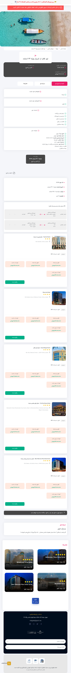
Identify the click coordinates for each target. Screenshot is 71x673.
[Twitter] (37, 624)
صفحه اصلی (63, 49)
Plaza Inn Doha (46, 292)
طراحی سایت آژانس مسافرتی (39, 670)
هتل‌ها (25, 84)
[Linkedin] (30, 624)
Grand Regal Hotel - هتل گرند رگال (41, 348)
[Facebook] (41, 624)
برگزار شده (14, 282)
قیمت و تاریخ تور (59, 84)
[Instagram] (33, 624)
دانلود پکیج (9, 173)
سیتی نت (28, 670)
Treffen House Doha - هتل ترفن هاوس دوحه (39, 403)
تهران (57, 134)
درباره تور (42, 84)
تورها (57, 49)
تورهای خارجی (50, 49)
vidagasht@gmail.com (35, 620)
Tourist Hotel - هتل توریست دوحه (41, 237)
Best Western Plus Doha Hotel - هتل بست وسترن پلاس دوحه (35, 459)
